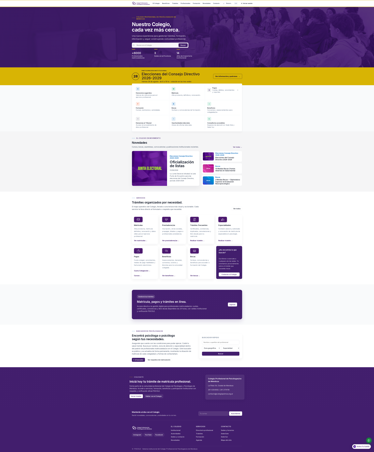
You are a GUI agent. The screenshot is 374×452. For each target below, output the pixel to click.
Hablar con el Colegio (154, 396)
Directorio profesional (204, 430)
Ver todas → (237, 147)
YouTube (148, 435)
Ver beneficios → (168, 276)
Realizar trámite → (197, 241)
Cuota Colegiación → (142, 271)
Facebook (159, 435)
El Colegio (156, 3)
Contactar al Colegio (229, 274)
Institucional (175, 430)
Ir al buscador (138, 360)
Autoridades (175, 434)
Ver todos (237, 209)
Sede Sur (224, 437)
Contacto (216, 3)
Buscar (183, 45)
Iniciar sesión (247, 3)
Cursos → (138, 276)
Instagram (137, 435)
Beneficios (166, 3)
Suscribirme (235, 414)
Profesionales (185, 3)
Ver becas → (195, 276)
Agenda (199, 440)
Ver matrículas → (140, 241)
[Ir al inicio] (141, 3)
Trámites (175, 3)
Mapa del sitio (226, 440)
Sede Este (225, 434)
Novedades (207, 3)
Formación (196, 3)
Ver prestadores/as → (170, 241)
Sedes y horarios (227, 430)
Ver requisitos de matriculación (159, 360)
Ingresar (232, 304)
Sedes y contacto (177, 437)
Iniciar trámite (136, 396)
